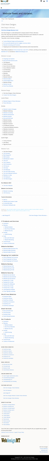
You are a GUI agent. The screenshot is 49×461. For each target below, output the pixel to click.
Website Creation (25, 209)
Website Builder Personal (9, 252)
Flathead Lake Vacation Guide (10, 201)
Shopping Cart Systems (8, 58)
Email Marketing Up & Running (9, 381)
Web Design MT (7, 155)
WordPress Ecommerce (8, 302)
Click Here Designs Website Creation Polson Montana (15, 395)
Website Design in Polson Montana (11, 101)
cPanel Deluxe (6, 415)
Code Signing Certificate (9, 289)
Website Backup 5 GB (8, 266)
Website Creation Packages (9, 109)
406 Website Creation (8, 158)
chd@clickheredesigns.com (21, 51)
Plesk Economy (6, 421)
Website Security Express (9, 278)
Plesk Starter (6, 419)
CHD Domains (6, 153)
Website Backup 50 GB (8, 269)
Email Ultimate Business (9, 316)
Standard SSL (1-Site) (8, 280)
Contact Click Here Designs (9, 95)
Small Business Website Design (13, 209)
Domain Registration (8, 80)
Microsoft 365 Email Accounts (10, 60)
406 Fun (5, 199)
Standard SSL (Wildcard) (9, 284)
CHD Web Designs (7, 178)
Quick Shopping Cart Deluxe (10, 259)
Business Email (6, 314)
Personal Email (6, 312)
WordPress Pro (7, 303)
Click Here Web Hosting (9, 171)
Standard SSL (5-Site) (8, 282)
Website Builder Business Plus (10, 248)
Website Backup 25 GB (8, 268)
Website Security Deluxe (9, 275)
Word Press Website (8, 86)
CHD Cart (5, 160)
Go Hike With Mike (7, 203)
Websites (41, 209)
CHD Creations (6, 162)
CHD (2, 20)
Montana (9, 210)
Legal (15, 432)
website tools (26, 210)
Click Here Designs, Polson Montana (11, 387)
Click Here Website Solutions (10, 173)
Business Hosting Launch (8, 410)
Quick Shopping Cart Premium (10, 261)
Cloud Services (6, 241)
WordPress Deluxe (7, 298)
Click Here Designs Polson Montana (11, 398)
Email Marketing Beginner (8, 377)
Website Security (7, 84)
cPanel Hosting (8, 234)
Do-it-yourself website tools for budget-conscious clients (17, 43)
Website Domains (7, 116)
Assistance (5, 223)
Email (4, 236)
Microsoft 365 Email (8, 118)
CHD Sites (5, 168)
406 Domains (6, 157)
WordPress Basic (7, 296)
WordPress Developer (8, 305)
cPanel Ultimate (6, 417)
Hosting (5, 232)
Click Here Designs (5, 3)
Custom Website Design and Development (13, 41)
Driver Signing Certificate (9, 291)
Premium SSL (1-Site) (8, 287)
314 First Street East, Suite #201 (20, 50)
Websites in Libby (7, 175)
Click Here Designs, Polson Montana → (38, 215)
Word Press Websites (10, 229)
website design (19, 210)
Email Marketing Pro (7, 379)
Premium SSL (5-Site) (8, 286)
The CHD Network (7, 390)
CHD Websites (6, 169)
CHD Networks (6, 177)
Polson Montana (7, 103)
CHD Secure (6, 166)
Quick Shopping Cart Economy (10, 257)
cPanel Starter (6, 413)
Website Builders (7, 78)
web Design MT (6, 393)
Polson (13, 210)
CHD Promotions (7, 164)
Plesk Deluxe (6, 422)
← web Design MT (5, 215)
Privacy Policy (21, 432)
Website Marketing (9, 239)
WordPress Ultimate (8, 300)
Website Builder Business (9, 250)
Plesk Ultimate (6, 424)
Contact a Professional (8, 243)
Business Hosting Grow (8, 406)
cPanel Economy (6, 411)
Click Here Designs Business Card (9, 30)
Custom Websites (44, 448)
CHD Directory (6, 193)
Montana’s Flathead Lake (9, 205)
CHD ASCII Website (7, 185)
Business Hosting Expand (9, 408)
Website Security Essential (9, 276)
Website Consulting (8, 112)
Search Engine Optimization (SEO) (10, 375)
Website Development (8, 114)
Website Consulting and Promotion (11, 45)
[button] (2, 8)
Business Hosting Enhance (9, 404)
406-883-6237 (4, 51)
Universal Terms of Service (7, 432)
